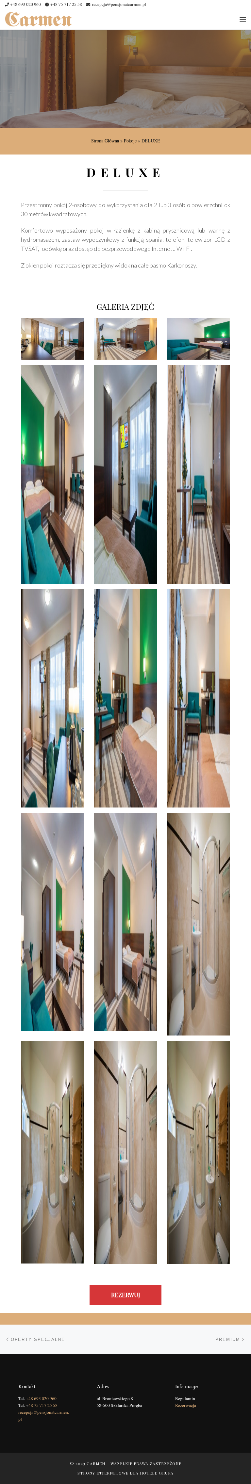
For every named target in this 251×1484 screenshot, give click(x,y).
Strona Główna (105, 141)
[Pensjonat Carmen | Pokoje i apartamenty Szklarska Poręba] (38, 18)
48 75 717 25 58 (43, 1405)
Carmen (96, 1463)
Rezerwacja (185, 1405)
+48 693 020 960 (41, 1398)
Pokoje (130, 141)
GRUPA (166, 1473)
